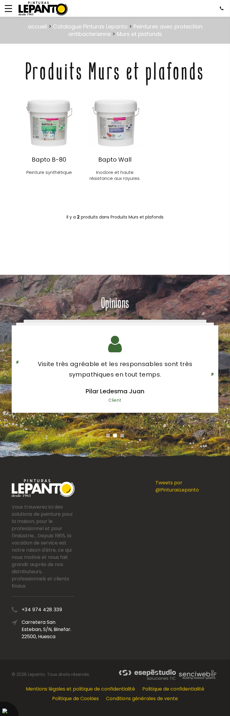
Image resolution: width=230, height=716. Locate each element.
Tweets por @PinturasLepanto (177, 486)
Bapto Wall (114, 159)
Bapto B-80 (49, 159)
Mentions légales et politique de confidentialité (80, 688)
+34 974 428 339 (42, 609)
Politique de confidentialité (173, 688)
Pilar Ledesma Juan (115, 391)
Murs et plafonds (139, 34)
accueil (37, 26)
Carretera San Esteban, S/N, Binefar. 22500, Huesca (46, 629)
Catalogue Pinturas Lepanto (90, 26)
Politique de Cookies (75, 698)
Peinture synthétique (49, 172)
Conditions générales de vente (142, 698)
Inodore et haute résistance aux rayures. (115, 175)
